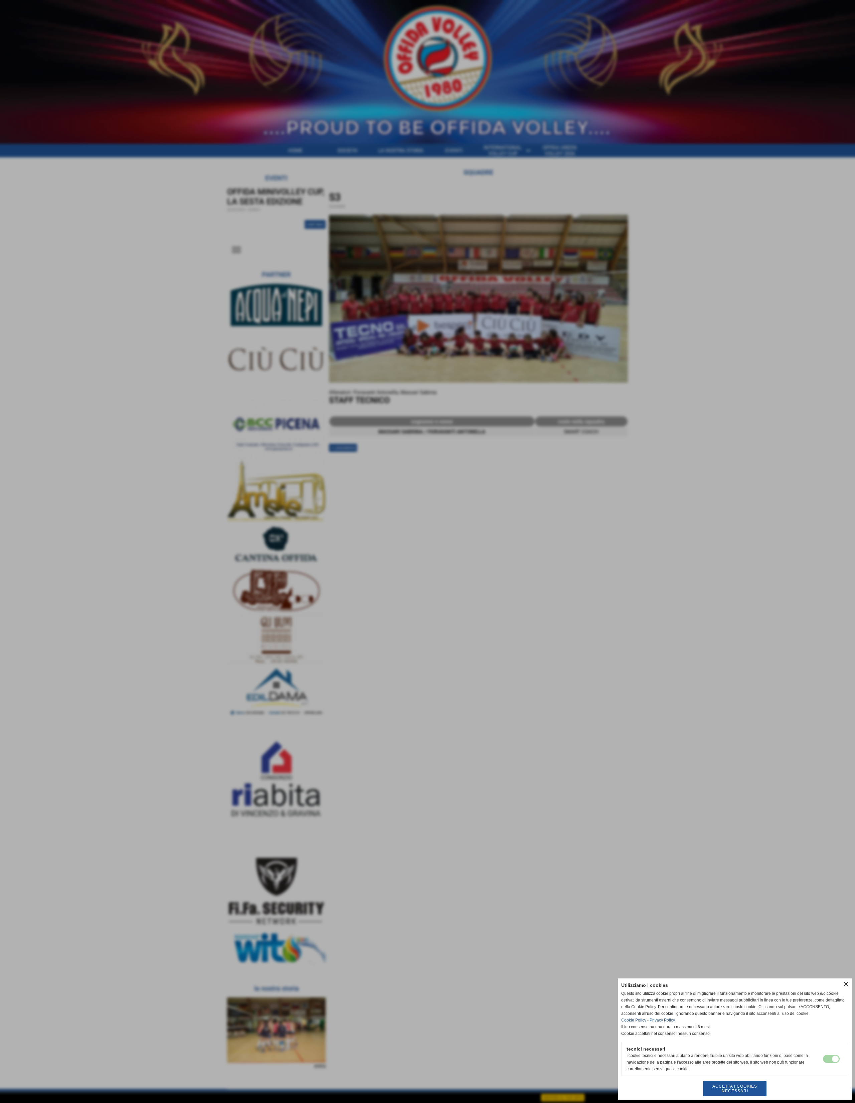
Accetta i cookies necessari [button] (734, 1088)
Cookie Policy (633, 1020)
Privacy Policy (662, 1020)
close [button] (846, 984)
